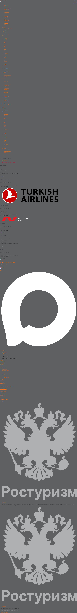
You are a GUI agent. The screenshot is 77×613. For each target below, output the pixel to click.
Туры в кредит (2, 361)
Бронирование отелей (6, 386)
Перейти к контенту (3, 0)
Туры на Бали (6, 10)
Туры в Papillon (2, 395)
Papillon (5, 60)
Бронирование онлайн (7, 112)
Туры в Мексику (6, 20)
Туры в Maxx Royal (3, 391)
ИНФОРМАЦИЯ (2, 365)
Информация (4, 72)
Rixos (4, 138)
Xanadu (5, 65)
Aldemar (5, 42)
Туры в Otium (2, 401)
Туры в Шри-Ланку (7, 101)
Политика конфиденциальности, (5, 610)
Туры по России (6, 9)
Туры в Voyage (2, 392)
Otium (5, 58)
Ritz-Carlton (5, 61)
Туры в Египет (6, 13)
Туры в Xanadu (4, 399)
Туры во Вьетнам (6, 12)
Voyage (5, 64)
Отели (3, 35)
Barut (4, 46)
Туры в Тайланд (6, 23)
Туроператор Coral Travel (8, 28)
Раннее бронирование (7, 8)
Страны (3, 31)
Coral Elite (3, 27)
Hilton (4, 50)
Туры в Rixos (3, 389)
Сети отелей (6, 38)
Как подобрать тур (7, 73)
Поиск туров (6, 5)
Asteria (5, 45)
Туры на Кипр (6, 16)
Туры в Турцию (6, 24)
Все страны (5, 32)
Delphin (5, 49)
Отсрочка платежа (7, 71)
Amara (5, 43)
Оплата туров (6, 68)
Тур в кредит (6, 69)
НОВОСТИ (1, 380)
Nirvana (5, 57)
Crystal (5, 47)
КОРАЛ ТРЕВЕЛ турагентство (7, 262)
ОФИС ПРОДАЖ (2, 350)
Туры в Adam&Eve (3, 396)
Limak (4, 127)
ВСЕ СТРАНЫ (2, 379)
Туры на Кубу (6, 17)
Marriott (5, 54)
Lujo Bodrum (6, 53)
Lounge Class (6, 76)
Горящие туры (6, 6)
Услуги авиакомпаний (7, 75)
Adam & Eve (5, 39)
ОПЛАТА (1, 360)
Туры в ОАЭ (5, 21)
